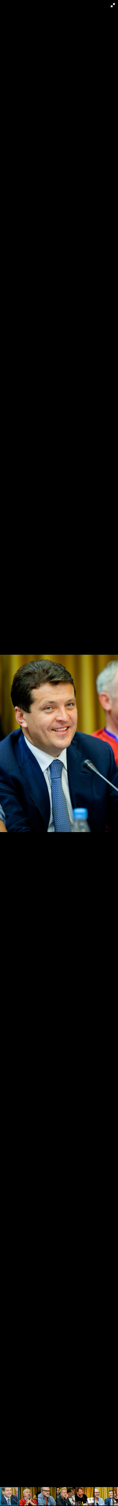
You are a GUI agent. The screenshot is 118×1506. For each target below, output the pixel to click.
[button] (112, 5)
